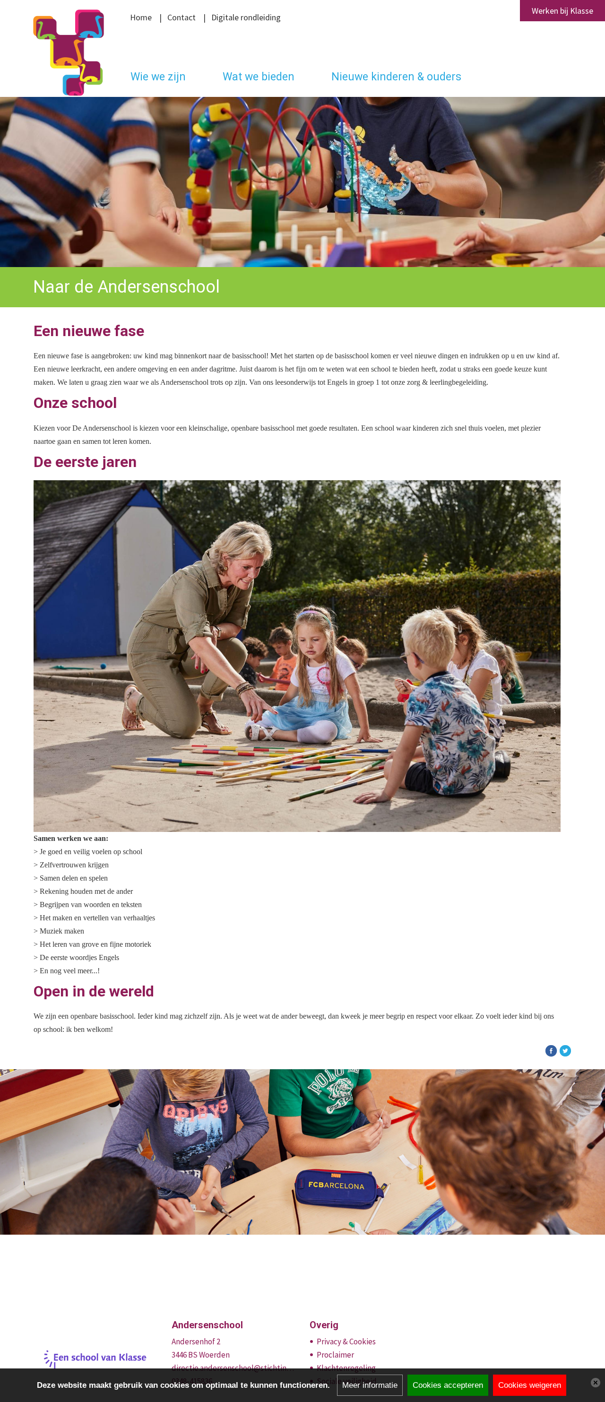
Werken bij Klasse (562, 10)
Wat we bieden (258, 76)
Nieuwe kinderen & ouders (396, 76)
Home (141, 17)
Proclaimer (335, 1355)
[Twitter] (565, 1050)
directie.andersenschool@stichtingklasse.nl (234, 1368)
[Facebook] (551, 1050)
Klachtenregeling (346, 1368)
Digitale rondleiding (246, 17)
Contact (181, 17)
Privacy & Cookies (346, 1341)
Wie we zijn (158, 76)
